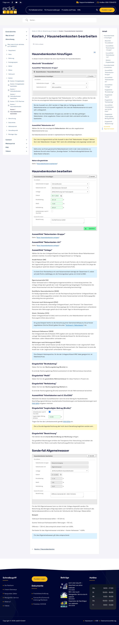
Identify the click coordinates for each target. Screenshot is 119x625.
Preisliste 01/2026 (39, 604)
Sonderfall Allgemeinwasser (109, 127)
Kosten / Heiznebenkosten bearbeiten (15, 96)
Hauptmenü (12, 50)
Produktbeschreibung (40, 593)
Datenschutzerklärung (108, 621)
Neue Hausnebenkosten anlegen (48, 237)
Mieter (10, 70)
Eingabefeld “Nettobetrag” (109, 101)
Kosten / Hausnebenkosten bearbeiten (15, 111)
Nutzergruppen (13, 62)
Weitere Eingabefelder (110, 61)
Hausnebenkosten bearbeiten (47, 164)
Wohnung (11, 58)
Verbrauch (11, 74)
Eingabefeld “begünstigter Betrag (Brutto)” (109, 116)
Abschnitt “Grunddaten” (109, 42)
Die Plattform (9, 585)
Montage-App (12, 134)
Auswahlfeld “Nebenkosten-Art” (110, 55)
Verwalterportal (13, 130)
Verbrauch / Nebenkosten (74, 325)
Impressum (89, 621)
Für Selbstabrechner (36, 10)
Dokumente (11, 122)
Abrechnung (12, 118)
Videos (6, 606)
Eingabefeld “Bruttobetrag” (109, 91)
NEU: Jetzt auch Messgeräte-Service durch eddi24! (78, 594)
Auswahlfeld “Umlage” (108, 86)
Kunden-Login (39, 579)
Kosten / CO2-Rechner (17, 101)
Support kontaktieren (86, 2)
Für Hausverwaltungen (52, 10)
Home (34, 31)
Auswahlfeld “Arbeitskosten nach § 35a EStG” (109, 108)
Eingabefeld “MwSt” (108, 96)
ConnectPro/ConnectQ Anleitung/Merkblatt (41, 599)
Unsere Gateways (10, 589)
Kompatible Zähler (10, 594)
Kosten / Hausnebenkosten (15, 105)
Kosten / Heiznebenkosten (15, 90)
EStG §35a (35, 403)
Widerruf (7, 602)
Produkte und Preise (69, 10)
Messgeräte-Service (11, 598)
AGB (96, 621)
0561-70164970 (110, 2)
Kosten (10, 78)
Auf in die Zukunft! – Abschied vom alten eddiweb (76, 585)
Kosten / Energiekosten (17, 81)
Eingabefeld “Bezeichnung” (109, 122)
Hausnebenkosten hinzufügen (109, 37)
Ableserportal (12, 126)
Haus (10, 54)
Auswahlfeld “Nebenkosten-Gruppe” (110, 48)
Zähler (10, 66)
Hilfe (79, 10)
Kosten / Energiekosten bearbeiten (17, 85)
